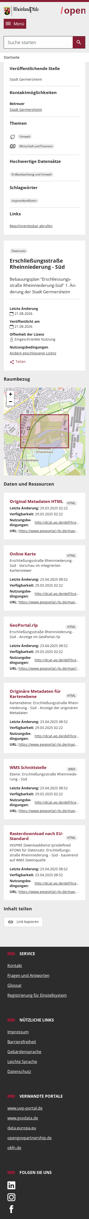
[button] (10, 394)
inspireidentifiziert (24, 201)
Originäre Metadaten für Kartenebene (35, 694)
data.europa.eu (21, 1128)
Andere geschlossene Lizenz (33, 353)
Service (27, 953)
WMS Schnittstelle (28, 767)
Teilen (20, 361)
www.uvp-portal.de (25, 1108)
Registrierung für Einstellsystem (37, 995)
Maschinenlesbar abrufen (31, 226)
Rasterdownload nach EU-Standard (36, 836)
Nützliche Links (36, 1020)
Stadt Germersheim (26, 109)
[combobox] (38, 42)
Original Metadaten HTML (36, 501)
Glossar (14, 985)
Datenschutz (19, 1071)
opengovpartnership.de (29, 1138)
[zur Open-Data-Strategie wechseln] (73, 11)
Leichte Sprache (22, 1061)
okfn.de (14, 1147)
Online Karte (23, 553)
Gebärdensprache (24, 1051)
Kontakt (14, 965)
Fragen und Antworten (28, 975)
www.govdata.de (22, 1118)
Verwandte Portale (41, 1096)
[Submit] (79, 42)
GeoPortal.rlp (24, 625)
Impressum (18, 1032)
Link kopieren (28, 921)
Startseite (12, 57)
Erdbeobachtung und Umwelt (32, 174)
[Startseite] (21, 10)
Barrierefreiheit (21, 1042)
